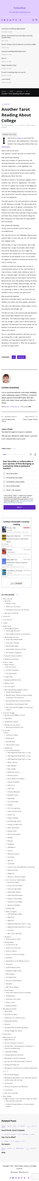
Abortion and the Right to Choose (14, 715)
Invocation (9, 964)
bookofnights (6, 147)
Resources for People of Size (14, 727)
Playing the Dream (11, 1006)
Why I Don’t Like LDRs (11, 1093)
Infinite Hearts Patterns (14, 892)
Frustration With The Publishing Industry (16, 1027)
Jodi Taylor (10, 573)
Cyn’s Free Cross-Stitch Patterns (15, 880)
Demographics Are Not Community (15, 1058)
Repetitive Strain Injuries (11, 659)
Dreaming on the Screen (13, 999)
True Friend (11, 864)
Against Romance (9, 1040)
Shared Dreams (9, 990)
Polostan (9, 550)
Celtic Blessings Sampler (15, 914)
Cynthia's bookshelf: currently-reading (16, 523)
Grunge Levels (8, 677)
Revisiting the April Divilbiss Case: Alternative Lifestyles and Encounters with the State (20, 1079)
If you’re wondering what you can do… (14, 72)
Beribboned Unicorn (14, 772)
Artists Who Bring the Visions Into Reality (18, 993)
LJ (2, 104)
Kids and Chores (11, 667)
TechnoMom (20, 8)
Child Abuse (8, 718)
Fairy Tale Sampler (13, 801)
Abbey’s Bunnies (12, 762)
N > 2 (6, 1071)
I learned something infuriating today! (14, 51)
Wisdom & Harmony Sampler (16, 877)
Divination (7, 1024)
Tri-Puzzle (11, 930)
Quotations (7, 937)
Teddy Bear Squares (13, 854)
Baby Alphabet (12, 766)
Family (9, 1126)
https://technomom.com (13, 406)
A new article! (6, 79)
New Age (7, 104)
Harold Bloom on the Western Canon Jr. (18, 961)
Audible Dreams (10, 996)
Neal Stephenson (11, 552)
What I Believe (7, 1096)
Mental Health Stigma (12, 646)
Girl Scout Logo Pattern (14, 889)
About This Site (7, 599)
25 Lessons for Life (11, 945)
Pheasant (10, 841)
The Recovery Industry (11, 722)
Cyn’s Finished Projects (13, 750)
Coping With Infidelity (11, 1052)
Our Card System (9, 686)
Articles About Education (13, 692)
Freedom (10, 805)
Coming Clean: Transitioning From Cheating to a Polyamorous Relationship (19, 1047)
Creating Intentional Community (13, 1055)
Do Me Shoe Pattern (13, 882)
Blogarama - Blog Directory (19, 1172)
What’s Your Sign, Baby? (15, 933)
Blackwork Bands (13, 775)
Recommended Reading (11, 1074)
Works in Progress (11, 912)
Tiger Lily (10, 860)
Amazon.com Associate (13, 948)
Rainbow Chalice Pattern (15, 899)
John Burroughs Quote (14, 821)
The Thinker (11, 857)
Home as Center (8, 662)
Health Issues (7, 626)
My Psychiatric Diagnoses (14, 652)
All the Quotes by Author (13, 939)
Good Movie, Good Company (13, 1130)
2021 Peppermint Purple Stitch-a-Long (19, 756)
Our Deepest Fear (11, 977)
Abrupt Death (8, 1011)
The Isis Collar (11, 528)
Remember (9, 984)
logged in (14, 432)
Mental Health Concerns (11, 637)
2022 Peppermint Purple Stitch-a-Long (19, 759)
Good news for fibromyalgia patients (13, 29)
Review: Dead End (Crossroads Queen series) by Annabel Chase (17, 36)
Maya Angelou (10, 974)
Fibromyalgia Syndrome (11, 628)
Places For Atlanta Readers (14, 980)
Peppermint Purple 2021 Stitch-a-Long (19, 924)
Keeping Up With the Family (12, 680)
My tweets (6, 1144)
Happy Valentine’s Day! (9, 65)
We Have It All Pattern (14, 905)
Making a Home (9, 683)
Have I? (4, 58)
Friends (5, 623)
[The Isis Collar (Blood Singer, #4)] (4, 532)
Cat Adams (10, 530)
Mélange (10, 838)
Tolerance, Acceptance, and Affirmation (16, 1086)
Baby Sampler (12, 769)
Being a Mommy (9, 665)
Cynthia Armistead (7, 125)
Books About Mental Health (14, 639)
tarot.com (20, 138)
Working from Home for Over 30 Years (17, 610)
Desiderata (9, 958)
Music (6, 733)
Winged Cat (11, 873)
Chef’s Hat (11, 788)
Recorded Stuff (10, 741)
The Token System (11, 673)
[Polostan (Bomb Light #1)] (4, 554)
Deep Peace (11, 917)
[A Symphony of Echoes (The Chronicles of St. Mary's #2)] (4, 575)
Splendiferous (12, 847)
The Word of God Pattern (15, 902)
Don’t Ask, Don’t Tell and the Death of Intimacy (18, 1061)
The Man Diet (8, 1083)
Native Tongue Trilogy (30, 418)
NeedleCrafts (8, 748)
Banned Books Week (10, 1014)
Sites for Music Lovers (12, 745)
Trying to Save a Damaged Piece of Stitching (21, 867)
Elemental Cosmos (13, 795)
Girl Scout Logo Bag (14, 808)
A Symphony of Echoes (14, 571)
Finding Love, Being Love (11, 1065)
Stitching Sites (10, 908)
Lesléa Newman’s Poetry (13, 967)
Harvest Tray (11, 815)
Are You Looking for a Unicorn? (14, 1043)
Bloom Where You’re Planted (16, 779)
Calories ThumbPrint (14, 782)
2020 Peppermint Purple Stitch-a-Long (19, 752)
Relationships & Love (9, 1037)
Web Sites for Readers (12, 987)
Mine (3, 1152)
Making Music (10, 738)
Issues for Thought (8, 713)
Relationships (20, 1148)
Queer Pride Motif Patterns (15, 895)
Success (10, 851)
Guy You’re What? (9, 1137)
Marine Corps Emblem (14, 834)
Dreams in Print (10, 1002)
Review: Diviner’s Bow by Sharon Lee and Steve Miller (19, 44)
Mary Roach (10, 565)
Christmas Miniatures (14, 792)
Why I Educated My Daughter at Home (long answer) (19, 708)
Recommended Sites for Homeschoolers (18, 701)
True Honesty (8, 1090)
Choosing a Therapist (12, 643)
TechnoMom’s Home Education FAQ (17, 704)
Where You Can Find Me (13, 606)
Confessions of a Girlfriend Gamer (14, 1018)
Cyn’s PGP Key (7, 620)
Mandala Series (12, 831)
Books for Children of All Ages (15, 954)
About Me (7, 601)
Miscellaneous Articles (10, 1009)
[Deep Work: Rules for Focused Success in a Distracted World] (4, 540)
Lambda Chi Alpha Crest (15, 824)
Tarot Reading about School (9, 419)
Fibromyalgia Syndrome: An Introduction (18, 634)
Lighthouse (11, 920)
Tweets (6, 1141)
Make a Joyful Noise (13, 828)
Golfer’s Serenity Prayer (14, 811)
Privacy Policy (7, 1034)
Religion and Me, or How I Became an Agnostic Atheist (20, 1099)
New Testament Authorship (14, 1101)
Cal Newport (6, 544)
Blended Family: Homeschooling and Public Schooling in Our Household (19, 696)
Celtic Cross (11, 785)
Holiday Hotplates (13, 818)
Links (14, 1126)
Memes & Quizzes (10, 1134)
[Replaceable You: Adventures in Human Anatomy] (4, 564)
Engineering (11, 798)
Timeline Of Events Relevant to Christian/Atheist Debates (20, 1105)
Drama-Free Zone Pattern (15, 885)
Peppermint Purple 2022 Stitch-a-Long (19, 927)
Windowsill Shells (13, 870)
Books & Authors (11, 951)
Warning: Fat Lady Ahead (12, 725)
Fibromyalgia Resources (13, 631)
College (4, 1126)
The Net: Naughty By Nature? (13, 1031)
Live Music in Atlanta (12, 735)
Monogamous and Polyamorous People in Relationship (20, 1068)
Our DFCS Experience (12, 670)
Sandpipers (11, 844)
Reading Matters (9, 942)
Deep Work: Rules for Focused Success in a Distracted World (17, 539)
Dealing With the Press (11, 1021)
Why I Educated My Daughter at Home (15, 690)
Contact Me (6, 616)
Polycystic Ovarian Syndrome (13, 656)
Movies (23, 1126)
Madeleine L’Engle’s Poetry (14, 971)
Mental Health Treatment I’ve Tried (16, 649)
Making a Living (10, 603)
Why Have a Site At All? (11, 613)
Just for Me (6, 730)
